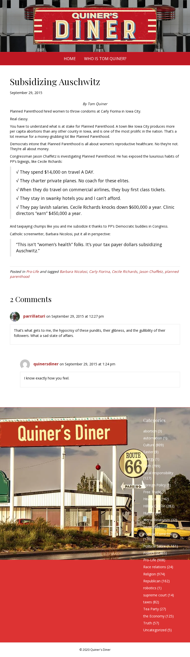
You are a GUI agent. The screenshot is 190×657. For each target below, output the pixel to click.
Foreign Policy (154, 485)
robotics (149, 588)
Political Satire (154, 546)
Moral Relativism (156, 519)
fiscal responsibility (158, 472)
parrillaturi (34, 316)
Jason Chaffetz (151, 271)
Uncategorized (154, 630)
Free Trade (152, 492)
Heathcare (151, 498)
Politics (149, 553)
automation (152, 438)
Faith (147, 466)
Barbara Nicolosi (73, 271)
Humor (148, 513)
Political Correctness (159, 534)
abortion (150, 431)
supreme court (155, 595)
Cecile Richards (124, 271)
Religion (149, 574)
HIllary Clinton (154, 506)
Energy (148, 459)
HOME (70, 58)
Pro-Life (32, 271)
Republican (152, 581)
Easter (148, 451)
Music (148, 527)
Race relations (154, 566)
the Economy (154, 616)
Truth (147, 623)
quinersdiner (46, 364)
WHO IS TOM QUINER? (105, 58)
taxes (147, 602)
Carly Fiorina (99, 271)
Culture (149, 445)
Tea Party (151, 609)
